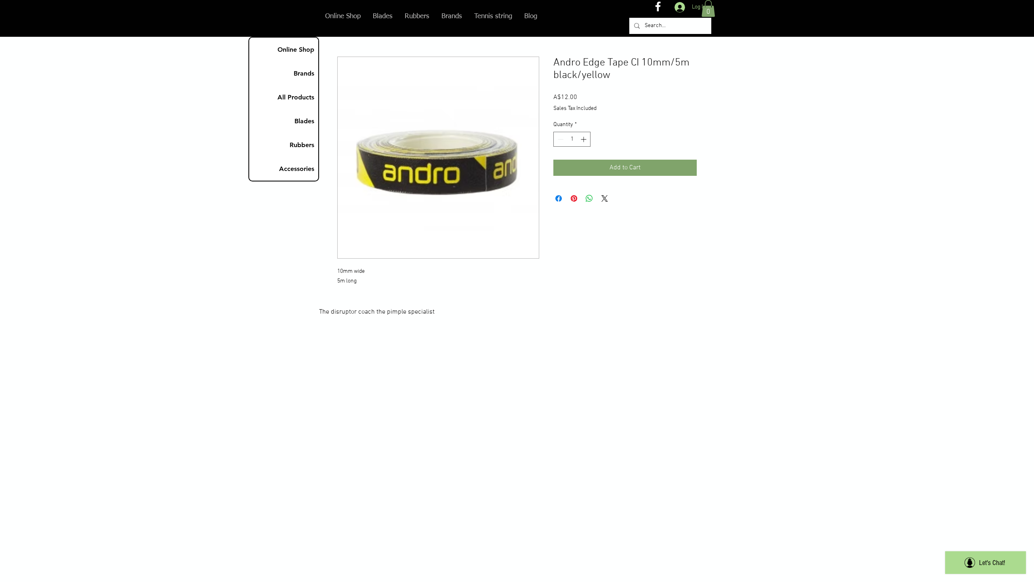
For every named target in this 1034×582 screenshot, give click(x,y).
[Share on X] (604, 198)
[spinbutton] (572, 139)
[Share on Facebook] (558, 198)
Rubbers (302, 145)
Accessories (296, 169)
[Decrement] (560, 139)
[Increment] (584, 139)
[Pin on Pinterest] (574, 198)
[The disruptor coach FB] (658, 6)
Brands (304, 73)
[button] (708, 8)
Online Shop (295, 49)
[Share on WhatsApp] (589, 198)
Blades (304, 121)
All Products (295, 97)
